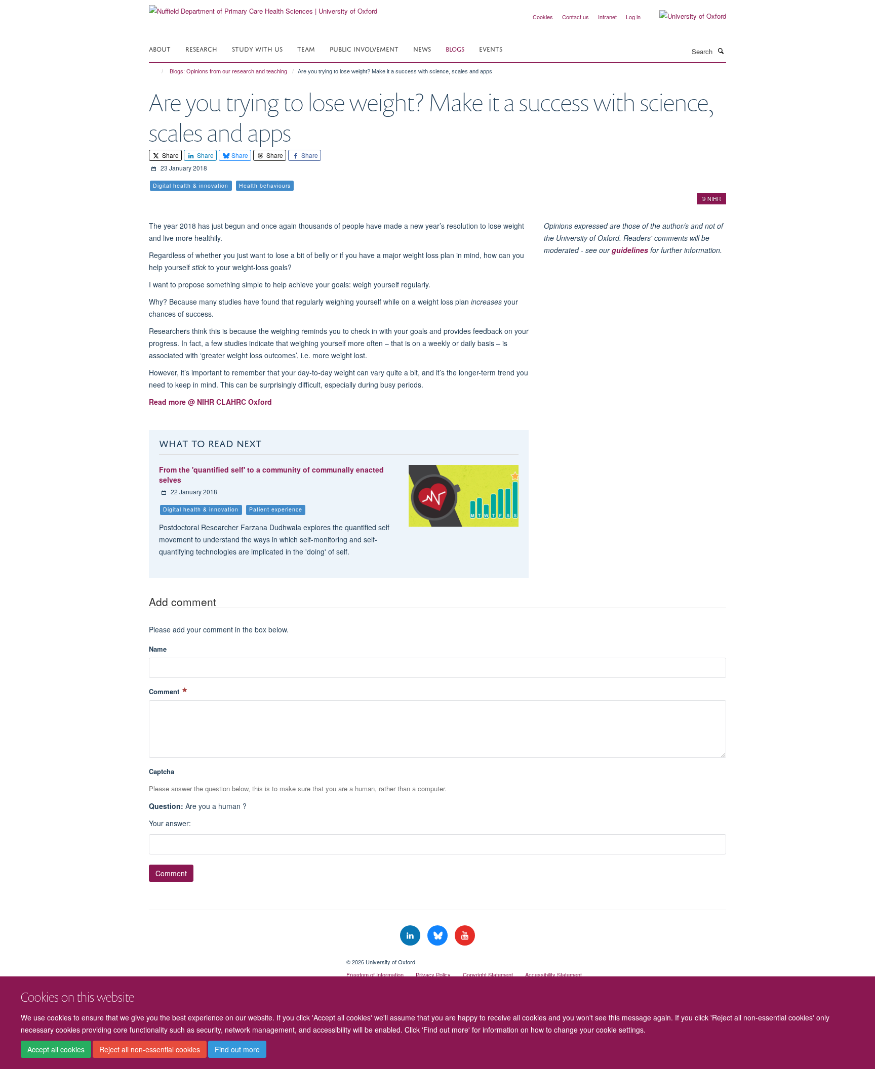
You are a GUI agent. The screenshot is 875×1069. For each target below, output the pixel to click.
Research (201, 48)
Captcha (161, 771)
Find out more (237, 1049)
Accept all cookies (56, 1049)
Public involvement (364, 48)
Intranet (607, 17)
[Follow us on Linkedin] (411, 935)
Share (170, 155)
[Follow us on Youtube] (465, 935)
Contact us (575, 17)
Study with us (257, 48)
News (422, 48)
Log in (633, 17)
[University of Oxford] (685, 16)
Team (306, 48)
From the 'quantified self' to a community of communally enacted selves (271, 474)
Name (158, 649)
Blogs (455, 48)
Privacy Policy (433, 974)
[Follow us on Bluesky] (438, 935)
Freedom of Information (375, 974)
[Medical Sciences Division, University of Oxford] (240, 958)
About (160, 48)
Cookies (543, 17)
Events (490, 48)
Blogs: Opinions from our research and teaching (228, 71)
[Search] (720, 50)
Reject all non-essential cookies (149, 1049)
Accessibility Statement (553, 974)
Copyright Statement (488, 974)
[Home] (157, 71)
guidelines (630, 250)
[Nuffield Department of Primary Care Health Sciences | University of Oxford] (263, 7)
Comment (165, 691)
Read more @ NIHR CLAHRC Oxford (210, 402)
